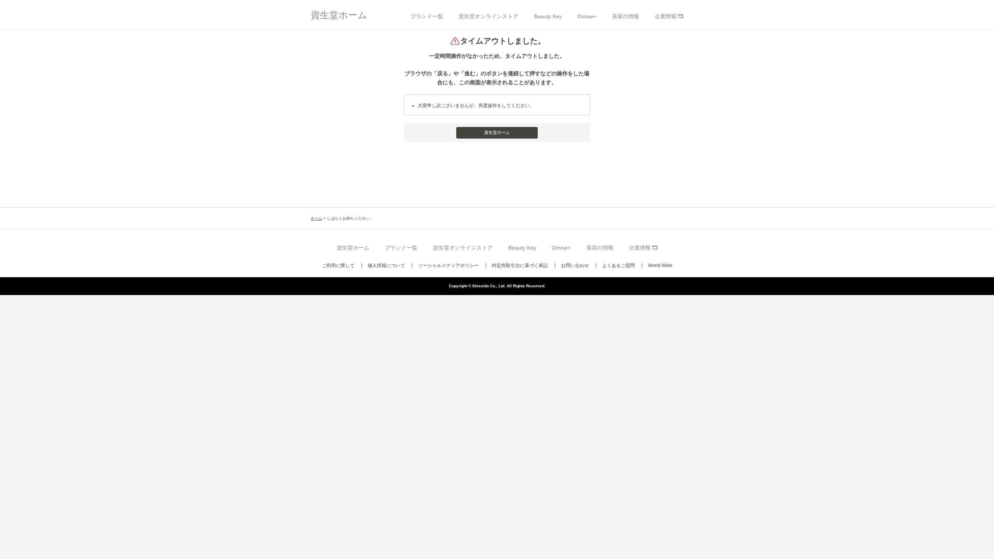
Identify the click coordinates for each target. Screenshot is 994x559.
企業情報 (665, 16)
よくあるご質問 (618, 265)
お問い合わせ (575, 265)
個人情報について (386, 265)
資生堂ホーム (339, 15)
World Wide (660, 265)
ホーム (316, 218)
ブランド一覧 (426, 16)
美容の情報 (625, 16)
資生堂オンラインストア (488, 16)
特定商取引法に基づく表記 (520, 265)
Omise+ (586, 16)
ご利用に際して (338, 265)
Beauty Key (548, 16)
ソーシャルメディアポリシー (448, 265)
